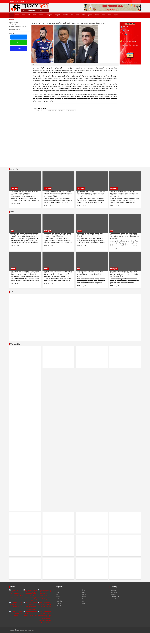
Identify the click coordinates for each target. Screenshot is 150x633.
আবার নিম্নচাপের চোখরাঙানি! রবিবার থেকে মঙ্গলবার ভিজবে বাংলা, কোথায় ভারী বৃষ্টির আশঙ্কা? (90, 274)
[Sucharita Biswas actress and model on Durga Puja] (16, 604)
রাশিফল (83, 15)
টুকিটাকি (90, 15)
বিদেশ (34, 15)
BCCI (43, 110)
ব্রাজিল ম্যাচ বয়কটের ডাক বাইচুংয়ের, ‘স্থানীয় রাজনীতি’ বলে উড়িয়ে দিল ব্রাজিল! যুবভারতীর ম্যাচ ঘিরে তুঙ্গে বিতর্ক (58, 194)
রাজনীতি (41, 15)
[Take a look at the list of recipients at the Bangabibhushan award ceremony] (30, 614)
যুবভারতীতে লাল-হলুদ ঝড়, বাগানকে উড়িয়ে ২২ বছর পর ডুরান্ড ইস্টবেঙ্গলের (24, 193)
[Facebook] (133, 1)
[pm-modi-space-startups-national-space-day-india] (58, 261)
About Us (114, 590)
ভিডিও (109, 15)
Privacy (113, 594)
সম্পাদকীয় (65, 15)
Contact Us (114, 599)
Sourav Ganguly (51, 110)
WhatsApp (19, 43)
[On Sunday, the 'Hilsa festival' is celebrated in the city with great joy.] (45, 604)
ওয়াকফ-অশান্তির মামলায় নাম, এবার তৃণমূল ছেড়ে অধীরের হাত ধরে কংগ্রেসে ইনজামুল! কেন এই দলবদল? (124, 236)
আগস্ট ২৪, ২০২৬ (15, 246)
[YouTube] (139, 1)
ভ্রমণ (77, 15)
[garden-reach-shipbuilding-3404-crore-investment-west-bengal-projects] (25, 261)
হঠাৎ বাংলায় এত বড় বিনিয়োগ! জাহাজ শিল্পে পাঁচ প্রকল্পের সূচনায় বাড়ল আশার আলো (25, 273)
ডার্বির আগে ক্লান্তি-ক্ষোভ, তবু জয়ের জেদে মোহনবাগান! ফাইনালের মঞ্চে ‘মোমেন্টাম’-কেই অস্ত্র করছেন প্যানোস (124, 194)
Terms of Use (115, 597)
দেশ (29, 15)
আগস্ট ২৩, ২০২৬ (15, 203)
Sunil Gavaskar (71, 110)
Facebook (19, 37)
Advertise (114, 592)
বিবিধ (103, 15)
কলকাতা (17, 15)
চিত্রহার (97, 15)
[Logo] (29, 5)
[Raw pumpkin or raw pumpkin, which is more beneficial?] (91, 223)
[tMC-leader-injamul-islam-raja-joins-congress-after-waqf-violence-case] (125, 223)
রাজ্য (23, 15)
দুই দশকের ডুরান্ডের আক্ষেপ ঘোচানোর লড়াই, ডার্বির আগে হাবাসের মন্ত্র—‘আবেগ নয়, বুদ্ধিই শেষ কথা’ (91, 194)
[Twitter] (136, 1)
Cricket (37, 110)
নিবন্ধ (72, 15)
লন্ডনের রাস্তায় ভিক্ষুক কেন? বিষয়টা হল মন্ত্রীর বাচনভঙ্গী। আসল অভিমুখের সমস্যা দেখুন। (24, 235)
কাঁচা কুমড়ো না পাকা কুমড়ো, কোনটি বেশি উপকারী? (89, 235)
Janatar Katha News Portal (27, 630)
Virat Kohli (61, 110)
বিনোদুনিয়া (57, 15)
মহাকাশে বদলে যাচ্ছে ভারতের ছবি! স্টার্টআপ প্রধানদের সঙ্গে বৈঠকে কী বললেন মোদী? (58, 273)
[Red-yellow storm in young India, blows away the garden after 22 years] (25, 181)
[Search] (123, 14)
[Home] (11, 15)
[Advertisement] (20, 63)
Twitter (19, 48)
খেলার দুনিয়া (49, 15)
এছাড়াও (116, 15)
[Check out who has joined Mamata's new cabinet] (16, 613)
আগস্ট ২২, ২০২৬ (48, 206)
